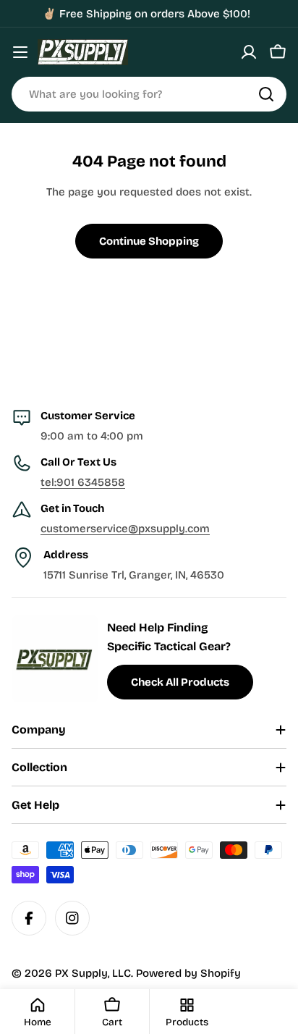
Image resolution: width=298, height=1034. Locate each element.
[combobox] (149, 94)
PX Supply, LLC (93, 973)
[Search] (266, 94)
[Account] (248, 52)
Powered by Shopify (188, 973)
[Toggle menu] (20, 52)
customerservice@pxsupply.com (125, 528)
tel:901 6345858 (83, 482)
